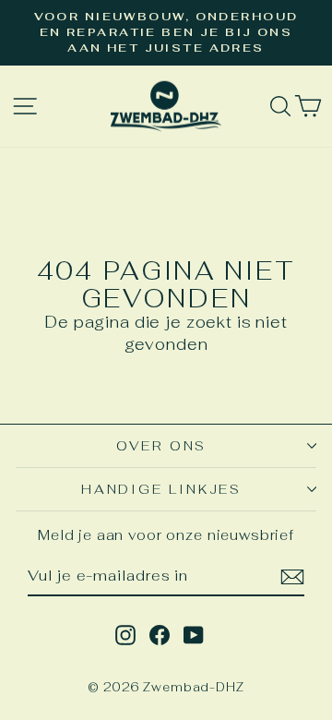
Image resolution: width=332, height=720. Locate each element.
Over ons (161, 446)
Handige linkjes (161, 489)
